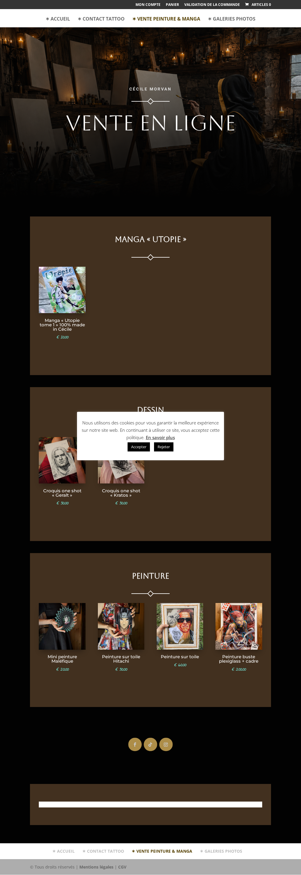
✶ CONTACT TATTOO (101, 19)
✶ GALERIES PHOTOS (231, 19)
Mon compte (148, 5)
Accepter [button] (138, 446)
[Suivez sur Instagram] (166, 744)
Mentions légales (96, 867)
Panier (172, 5)
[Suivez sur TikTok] (150, 744)
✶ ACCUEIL (58, 19)
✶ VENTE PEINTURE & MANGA (166, 19)
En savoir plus (160, 437)
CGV (122, 867)
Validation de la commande (212, 5)
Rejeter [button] (164, 446)
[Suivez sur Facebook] (135, 744)
